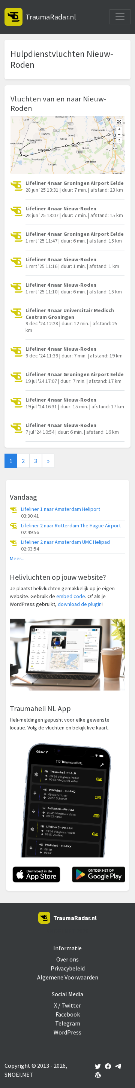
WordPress (67, 1032)
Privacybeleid (68, 968)
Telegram (67, 1023)
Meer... (17, 558)
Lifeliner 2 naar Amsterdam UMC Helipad (65, 542)
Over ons (67, 959)
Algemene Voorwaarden (67, 977)
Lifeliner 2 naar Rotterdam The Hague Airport (71, 525)
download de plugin (80, 604)
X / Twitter (67, 1005)
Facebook (68, 1014)
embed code (70, 596)
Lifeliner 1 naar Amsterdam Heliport (60, 509)
